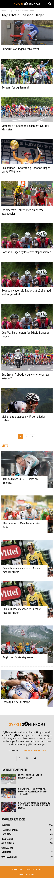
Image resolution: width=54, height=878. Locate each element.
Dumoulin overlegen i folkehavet (20, 49)
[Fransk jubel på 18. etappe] (27, 688)
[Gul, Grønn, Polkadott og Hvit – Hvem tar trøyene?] (27, 358)
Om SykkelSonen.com (33, 869)
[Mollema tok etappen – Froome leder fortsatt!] (27, 400)
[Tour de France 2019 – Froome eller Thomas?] (27, 469)
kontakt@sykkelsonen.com (33, 750)
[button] (50, 4)
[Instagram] (27, 758)
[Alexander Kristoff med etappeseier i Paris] (27, 514)
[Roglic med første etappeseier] (27, 644)
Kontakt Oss (17, 869)
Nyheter (6, 825)
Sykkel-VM (7, 847)
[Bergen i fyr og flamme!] (27, 71)
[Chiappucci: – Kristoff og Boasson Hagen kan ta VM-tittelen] (27, 151)
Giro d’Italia (7, 843)
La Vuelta (6, 834)
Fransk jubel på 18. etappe (16, 701)
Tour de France (9, 830)
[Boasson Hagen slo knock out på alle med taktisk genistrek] (27, 274)
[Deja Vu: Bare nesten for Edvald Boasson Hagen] (27, 316)
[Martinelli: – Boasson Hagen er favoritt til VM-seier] (27, 109)
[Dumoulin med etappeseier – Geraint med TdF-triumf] (27, 558)
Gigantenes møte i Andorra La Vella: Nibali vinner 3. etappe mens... (34, 805)
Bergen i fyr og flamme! (15, 87)
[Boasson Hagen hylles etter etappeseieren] (27, 235)
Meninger (6, 852)
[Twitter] (35, 758)
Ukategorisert (9, 856)
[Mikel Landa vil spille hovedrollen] (8, 779)
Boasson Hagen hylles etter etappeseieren (26, 252)
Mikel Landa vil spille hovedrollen (30, 776)
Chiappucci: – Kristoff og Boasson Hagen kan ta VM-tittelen (32, 791)
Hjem (3, 11)
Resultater (7, 839)
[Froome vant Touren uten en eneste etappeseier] (27, 193)
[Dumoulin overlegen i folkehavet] (27, 32)
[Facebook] (19, 758)
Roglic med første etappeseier (18, 657)
